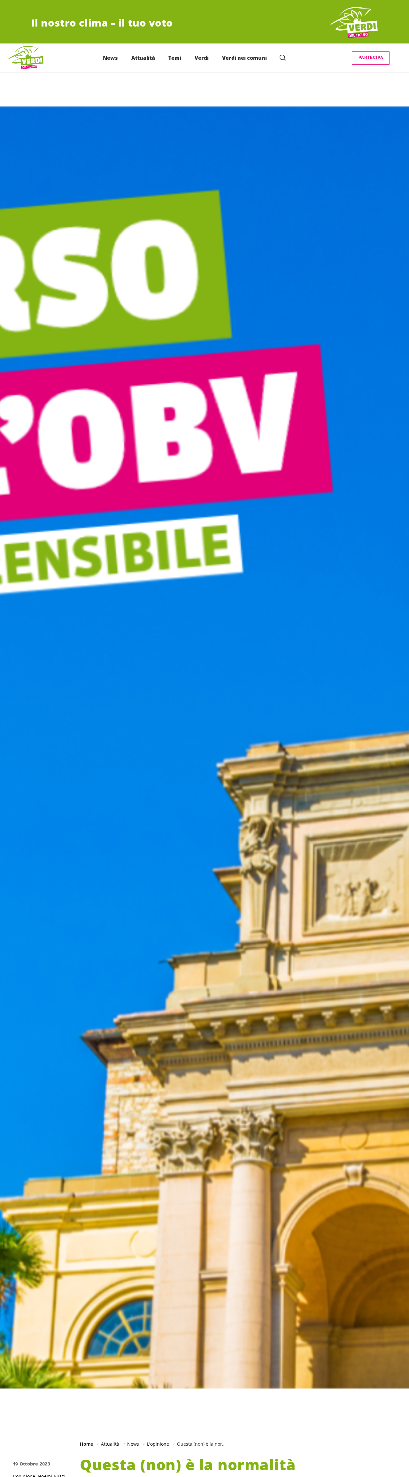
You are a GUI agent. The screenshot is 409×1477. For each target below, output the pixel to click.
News (133, 1443)
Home (86, 1444)
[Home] (354, 23)
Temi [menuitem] (174, 57)
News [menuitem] (110, 57)
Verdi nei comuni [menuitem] (244, 57)
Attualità (110, 1443)
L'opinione (158, 1443)
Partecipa (371, 57)
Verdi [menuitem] (202, 57)
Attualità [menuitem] (143, 57)
